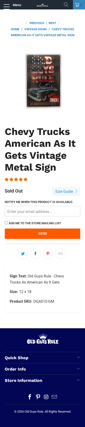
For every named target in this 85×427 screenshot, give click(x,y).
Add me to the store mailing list (35, 223)
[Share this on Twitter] (23, 254)
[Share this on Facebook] (35, 254)
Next (53, 23)
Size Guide (64, 191)
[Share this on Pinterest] (48, 254)
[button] (16, 179)
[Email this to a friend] (60, 254)
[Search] (68, 5)
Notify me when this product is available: (39, 202)
